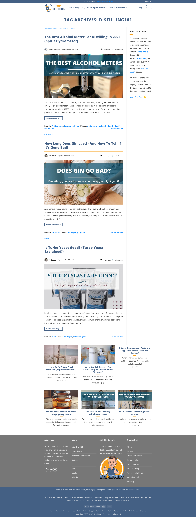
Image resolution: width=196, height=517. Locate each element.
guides (82, 233)
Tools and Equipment (66, 28)
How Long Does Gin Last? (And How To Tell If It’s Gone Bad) (82, 145)
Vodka (74, 473)
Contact (130, 451)
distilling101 (115, 126)
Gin (45, 134)
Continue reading (53, 118)
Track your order (134, 455)
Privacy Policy (133, 468)
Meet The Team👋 (138, 97)
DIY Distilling (55, 49)
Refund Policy (133, 460)
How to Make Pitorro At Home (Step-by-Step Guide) (61, 413)
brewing (101, 126)
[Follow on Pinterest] (150, 1)
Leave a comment (117, 128)
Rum (74, 468)
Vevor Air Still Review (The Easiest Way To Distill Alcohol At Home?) (98, 369)
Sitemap (130, 481)
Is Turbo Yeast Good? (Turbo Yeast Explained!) (73, 249)
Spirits (75, 460)
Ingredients (77, 451)
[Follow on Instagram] (146, 1)
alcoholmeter (92, 126)
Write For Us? (133, 477)
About (111, 8)
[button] (141, 7)
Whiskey (75, 477)
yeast (84, 337)
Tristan (53, 155)
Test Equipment (50, 28)
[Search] (151, 7)
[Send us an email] (148, 1)
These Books (142, 52)
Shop (77, 8)
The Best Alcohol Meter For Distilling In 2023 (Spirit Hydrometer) (82, 39)
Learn (70, 8)
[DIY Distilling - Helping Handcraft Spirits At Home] (54, 8)
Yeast (46, 239)
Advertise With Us (135, 473)
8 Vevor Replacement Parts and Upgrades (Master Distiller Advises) (134, 350)
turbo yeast (77, 337)
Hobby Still (141, 58)
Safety (50, 134)
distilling (107, 126)
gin (78, 233)
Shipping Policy (133, 464)
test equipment (50, 128)
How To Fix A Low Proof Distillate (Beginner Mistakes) (61, 368)
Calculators (120, 8)
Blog (83, 8)
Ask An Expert (92, 8)
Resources (103, 8)
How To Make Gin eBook (105, 1)
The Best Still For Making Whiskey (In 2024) (98, 413)
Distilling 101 (77, 447)
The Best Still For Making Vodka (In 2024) (135, 413)
